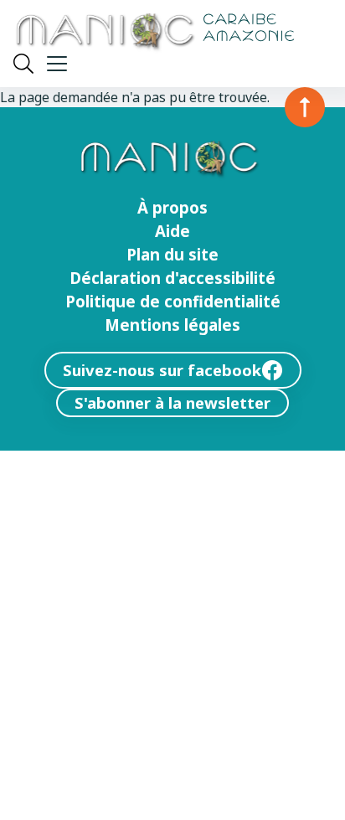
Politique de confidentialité (173, 301)
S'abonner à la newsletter (172, 402)
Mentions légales (172, 325)
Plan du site (172, 254)
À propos (172, 207)
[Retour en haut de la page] (305, 107)
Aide (172, 231)
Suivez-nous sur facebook (162, 369)
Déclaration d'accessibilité (172, 278)
